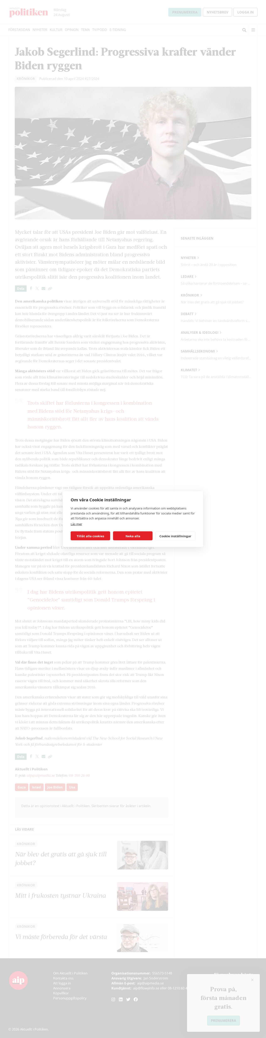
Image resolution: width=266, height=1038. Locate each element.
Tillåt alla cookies (90, 536)
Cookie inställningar (175, 536)
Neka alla (133, 536)
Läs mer (76, 524)
